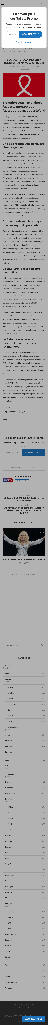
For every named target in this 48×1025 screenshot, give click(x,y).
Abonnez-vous (30, 34)
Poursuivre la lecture (24, 42)
